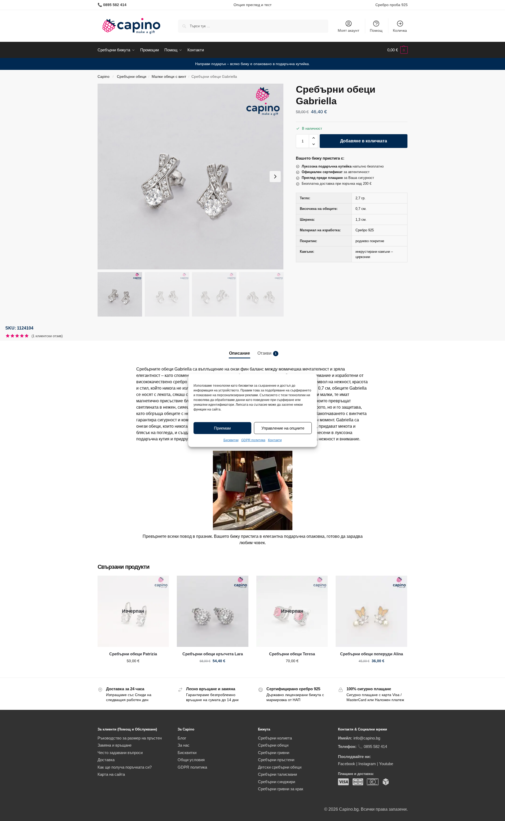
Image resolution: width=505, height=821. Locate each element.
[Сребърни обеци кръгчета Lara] (212, 611)
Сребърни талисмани (277, 774)
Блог (182, 738)
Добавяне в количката (363, 141)
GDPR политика (253, 440)
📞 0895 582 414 (372, 746)
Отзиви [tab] (266, 353)
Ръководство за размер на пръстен (130, 738)
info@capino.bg (366, 738)
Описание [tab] (239, 353)
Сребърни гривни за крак (280, 789)
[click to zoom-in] (191, 176)
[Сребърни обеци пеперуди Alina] (371, 611)
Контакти (275, 440)
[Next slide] (275, 176)
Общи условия (191, 759)
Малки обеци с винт (169, 77)
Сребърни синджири (276, 781)
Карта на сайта (111, 774)
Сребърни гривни (273, 752)
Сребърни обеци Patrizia (133, 654)
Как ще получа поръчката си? (125, 767)
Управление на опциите (282, 428)
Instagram (367, 763)
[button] (397, 50)
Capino (103, 77)
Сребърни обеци (131, 77)
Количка (400, 30)
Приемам (222, 428)
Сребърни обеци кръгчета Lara (212, 654)
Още (133, 672)
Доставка (106, 759)
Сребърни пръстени (276, 759)
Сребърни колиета (275, 738)
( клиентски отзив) (47, 336)
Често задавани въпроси (120, 752)
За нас (184, 745)
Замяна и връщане (114, 745)
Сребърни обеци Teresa (292, 654)
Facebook (346, 763)
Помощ (376, 30)
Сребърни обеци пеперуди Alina (371, 654)
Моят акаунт (348, 30)
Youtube (386, 763)
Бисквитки (231, 440)
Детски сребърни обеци (279, 767)
